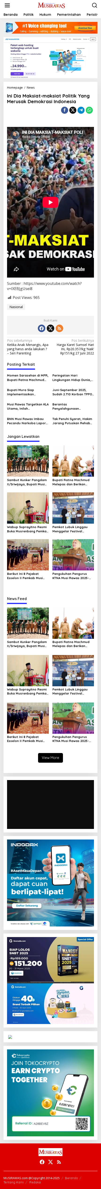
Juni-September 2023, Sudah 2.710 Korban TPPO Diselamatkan (72, 392)
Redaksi (35, 1182)
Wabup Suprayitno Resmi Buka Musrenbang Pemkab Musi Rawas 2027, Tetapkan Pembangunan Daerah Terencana (28, 529)
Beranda (71, 1178)
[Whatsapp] (89, 110)
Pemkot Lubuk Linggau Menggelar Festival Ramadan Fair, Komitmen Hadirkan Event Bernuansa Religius (73, 529)
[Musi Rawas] (51, 5)
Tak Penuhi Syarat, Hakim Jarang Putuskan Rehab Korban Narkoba (72, 421)
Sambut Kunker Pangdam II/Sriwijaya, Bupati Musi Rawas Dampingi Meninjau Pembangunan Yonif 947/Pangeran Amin (27, 482)
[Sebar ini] (64, 110)
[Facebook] (41, 328)
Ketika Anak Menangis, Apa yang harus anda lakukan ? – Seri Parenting (27, 347)
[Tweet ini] (72, 110)
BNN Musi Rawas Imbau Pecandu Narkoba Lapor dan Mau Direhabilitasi (26, 421)
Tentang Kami (14, 1182)
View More (50, 757)
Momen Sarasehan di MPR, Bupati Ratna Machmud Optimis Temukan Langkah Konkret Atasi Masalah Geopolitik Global (27, 377)
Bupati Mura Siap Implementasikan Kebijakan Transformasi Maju (25, 392)
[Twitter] (50, 328)
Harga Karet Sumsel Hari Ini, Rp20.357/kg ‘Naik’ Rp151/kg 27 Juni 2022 (75, 347)
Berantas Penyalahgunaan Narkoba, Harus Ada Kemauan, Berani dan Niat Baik (72, 406)
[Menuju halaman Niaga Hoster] (50, 57)
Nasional (16, 307)
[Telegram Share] (81, 110)
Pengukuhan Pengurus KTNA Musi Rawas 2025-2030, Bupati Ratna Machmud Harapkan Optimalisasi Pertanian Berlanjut (70, 576)
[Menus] (7, 5)
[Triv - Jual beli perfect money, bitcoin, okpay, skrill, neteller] (10, 1036)
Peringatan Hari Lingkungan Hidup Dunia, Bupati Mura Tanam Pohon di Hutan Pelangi (73, 377)
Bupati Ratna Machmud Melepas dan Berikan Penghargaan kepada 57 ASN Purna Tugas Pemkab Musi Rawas (72, 482)
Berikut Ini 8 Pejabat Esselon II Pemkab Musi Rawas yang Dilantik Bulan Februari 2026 (28, 576)
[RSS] (59, 328)
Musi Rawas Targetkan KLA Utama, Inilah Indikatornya (28, 406)
